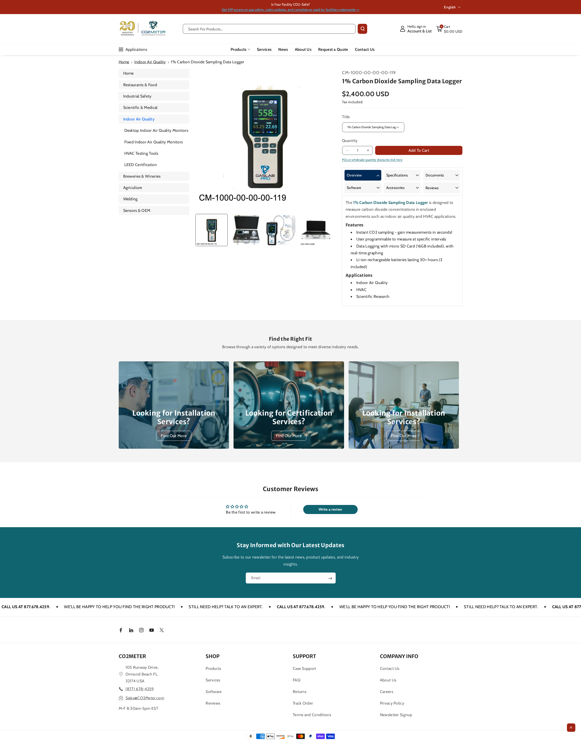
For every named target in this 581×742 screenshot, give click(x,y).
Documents (435, 175)
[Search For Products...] (362, 29)
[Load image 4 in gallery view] (316, 230)
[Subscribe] (330, 578)
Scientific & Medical (140, 107)
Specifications (397, 175)
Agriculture (132, 187)
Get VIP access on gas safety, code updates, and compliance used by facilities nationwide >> (290, 9)
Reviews (432, 188)
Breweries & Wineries (142, 176)
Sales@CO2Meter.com (145, 697)
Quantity (349, 140)
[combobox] (269, 28)
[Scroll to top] (571, 727)
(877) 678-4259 (140, 688)
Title (346, 116)
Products (238, 49)
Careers (386, 691)
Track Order (303, 703)
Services (213, 680)
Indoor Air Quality (150, 61)
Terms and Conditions (312, 714)
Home (124, 61)
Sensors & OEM (136, 210)
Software (354, 188)
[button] (449, 29)
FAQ (296, 680)
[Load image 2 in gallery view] (246, 230)
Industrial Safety (137, 96)
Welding (130, 198)
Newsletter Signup (396, 714)
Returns (299, 691)
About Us (388, 680)
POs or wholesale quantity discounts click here (372, 160)
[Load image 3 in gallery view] (281, 230)
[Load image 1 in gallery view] (211, 230)
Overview (354, 175)
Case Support (304, 668)
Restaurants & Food (140, 84)
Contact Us (389, 668)
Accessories (395, 188)
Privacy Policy (392, 703)
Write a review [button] (330, 509)
